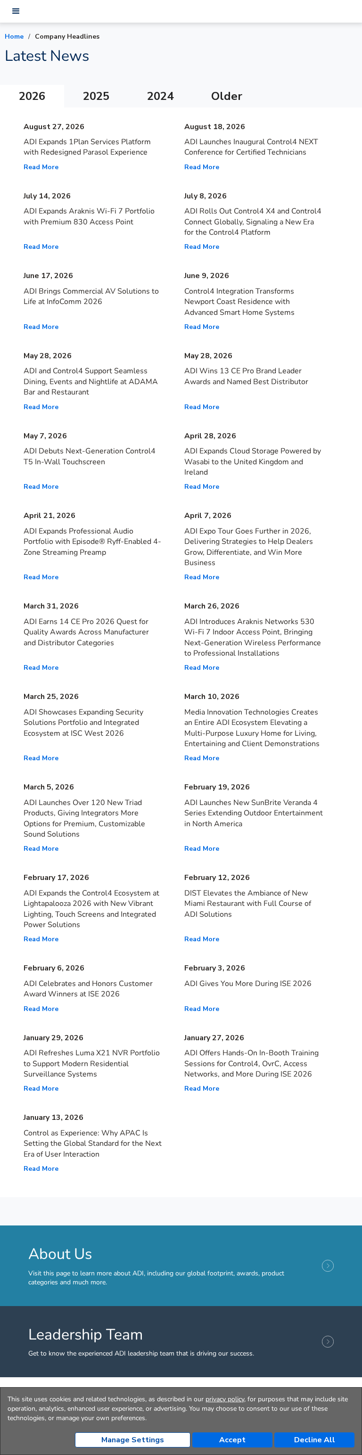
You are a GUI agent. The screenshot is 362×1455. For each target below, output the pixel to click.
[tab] (32, 96)
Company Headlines (67, 36)
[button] (16, 11)
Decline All (314, 1440)
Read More (41, 167)
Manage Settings (132, 1440)
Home (14, 36)
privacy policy (225, 1399)
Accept (232, 1440)
